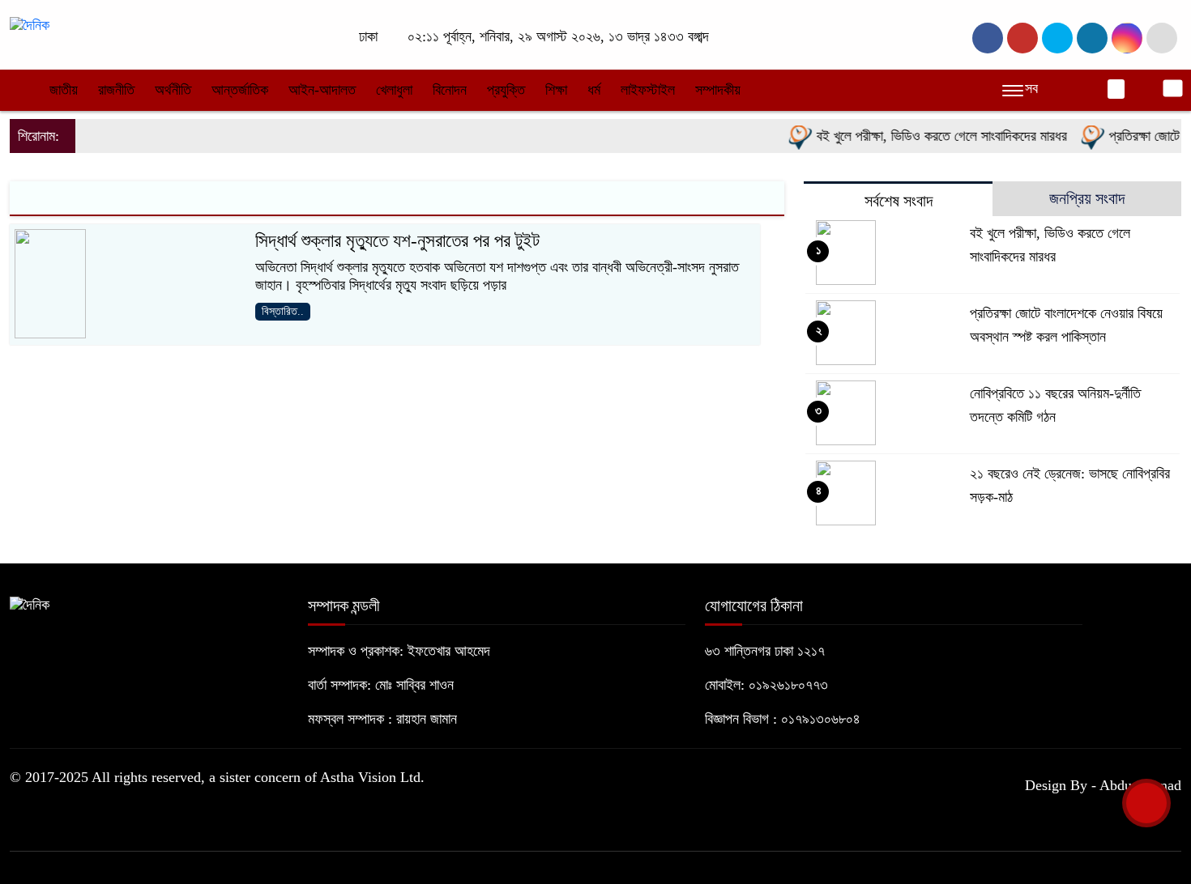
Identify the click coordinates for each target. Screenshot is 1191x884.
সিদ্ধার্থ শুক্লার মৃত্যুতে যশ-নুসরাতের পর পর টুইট (397, 241)
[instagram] (1057, 38)
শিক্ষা (556, 90)
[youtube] (1127, 38)
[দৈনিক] (29, 24)
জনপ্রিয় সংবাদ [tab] (1087, 198)
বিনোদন (450, 90)
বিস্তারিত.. (283, 311)
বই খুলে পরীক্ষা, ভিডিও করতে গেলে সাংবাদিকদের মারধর (929, 136)
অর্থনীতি (173, 90)
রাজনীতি (116, 90)
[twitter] (1022, 38)
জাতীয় (63, 90)
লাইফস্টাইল (648, 90)
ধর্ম (593, 90)
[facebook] (987, 38)
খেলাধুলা (394, 90)
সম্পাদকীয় (718, 90)
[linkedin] (1092, 38)
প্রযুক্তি (506, 90)
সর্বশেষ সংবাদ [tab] (898, 201)
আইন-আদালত (322, 90)
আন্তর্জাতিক (239, 90)
